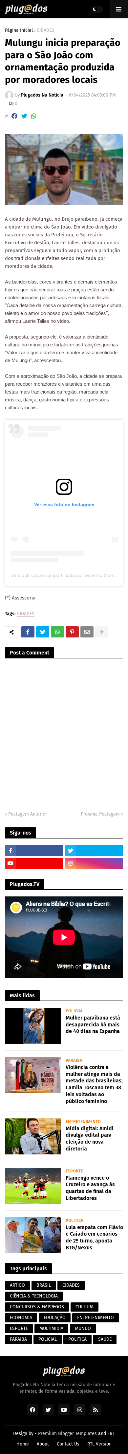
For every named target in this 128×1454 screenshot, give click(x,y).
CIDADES (45, 30)
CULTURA (84, 1307)
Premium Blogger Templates (67, 1433)
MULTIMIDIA (51, 1328)
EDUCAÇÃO (55, 1317)
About (43, 1444)
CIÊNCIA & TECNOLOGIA (34, 1296)
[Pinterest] (72, 631)
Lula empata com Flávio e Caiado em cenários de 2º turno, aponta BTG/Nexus (94, 1237)
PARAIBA (18, 1339)
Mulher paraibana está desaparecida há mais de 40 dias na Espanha (93, 1025)
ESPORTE (19, 1328)
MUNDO (83, 1328)
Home (22, 1444)
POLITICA (77, 1339)
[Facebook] (14, 116)
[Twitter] (24, 116)
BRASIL (43, 1285)
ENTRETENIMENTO (95, 1317)
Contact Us (68, 1444)
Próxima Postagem (100, 814)
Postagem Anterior (27, 814)
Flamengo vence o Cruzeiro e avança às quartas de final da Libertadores (90, 1188)
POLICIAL (47, 1339)
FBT (111, 1433)
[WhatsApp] (33, 116)
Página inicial (19, 30)
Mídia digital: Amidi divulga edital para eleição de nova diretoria (90, 1138)
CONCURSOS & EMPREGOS (37, 1307)
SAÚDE (105, 1339)
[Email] (87, 631)
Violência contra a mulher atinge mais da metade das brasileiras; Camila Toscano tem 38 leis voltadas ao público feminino (94, 1084)
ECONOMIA (21, 1317)
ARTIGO (17, 1285)
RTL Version (99, 1444)
